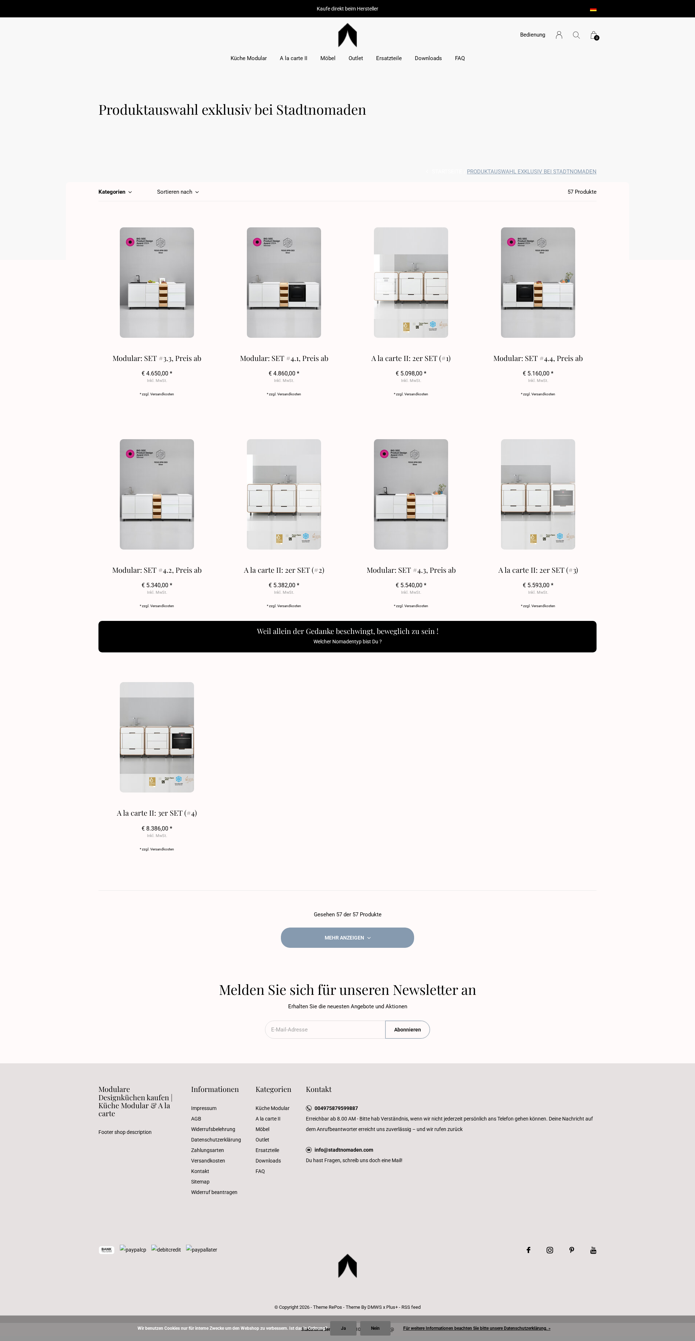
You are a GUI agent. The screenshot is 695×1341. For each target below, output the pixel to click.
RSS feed (411, 1307)
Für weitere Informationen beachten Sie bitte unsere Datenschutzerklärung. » (477, 1328)
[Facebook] (528, 1250)
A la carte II (293, 58)
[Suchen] (576, 35)
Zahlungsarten (207, 1150)
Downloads (428, 58)
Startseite (447, 171)
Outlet (356, 58)
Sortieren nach (174, 192)
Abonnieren (407, 1030)
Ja (343, 1328)
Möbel (328, 58)
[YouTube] (593, 1250)
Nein (375, 1328)
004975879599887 (336, 1108)
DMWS (374, 1307)
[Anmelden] (559, 35)
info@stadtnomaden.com (344, 1150)
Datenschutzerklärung (216, 1140)
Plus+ (392, 1307)
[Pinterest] (571, 1250)
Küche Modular (249, 58)
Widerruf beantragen (214, 1192)
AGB (196, 1119)
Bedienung (532, 34)
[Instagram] (550, 1250)
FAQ (460, 58)
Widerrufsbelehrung (213, 1129)
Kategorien (111, 192)
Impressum (203, 1108)
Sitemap (200, 1182)
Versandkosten (162, 394)
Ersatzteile (389, 58)
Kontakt (200, 1171)
